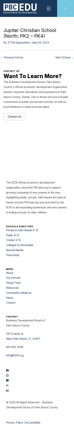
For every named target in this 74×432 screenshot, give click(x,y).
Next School (64, 57)
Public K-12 (12, 235)
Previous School (11, 57)
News (9, 297)
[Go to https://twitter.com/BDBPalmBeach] (37, 385)
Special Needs (14, 250)
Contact (10, 302)
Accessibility (33, 422)
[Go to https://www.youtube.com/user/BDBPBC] (37, 380)
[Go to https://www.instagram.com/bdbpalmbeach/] (37, 375)
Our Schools (13, 277)
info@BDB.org (15, 355)
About (9, 273)
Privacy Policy (14, 422)
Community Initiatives (18, 292)
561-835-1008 (14, 347)
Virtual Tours (13, 282)
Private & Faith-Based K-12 (22, 230)
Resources (12, 287)
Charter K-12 (13, 240)
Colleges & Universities (20, 245)
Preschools (12, 255)
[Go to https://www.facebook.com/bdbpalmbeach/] (37, 370)
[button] (65, 8)
